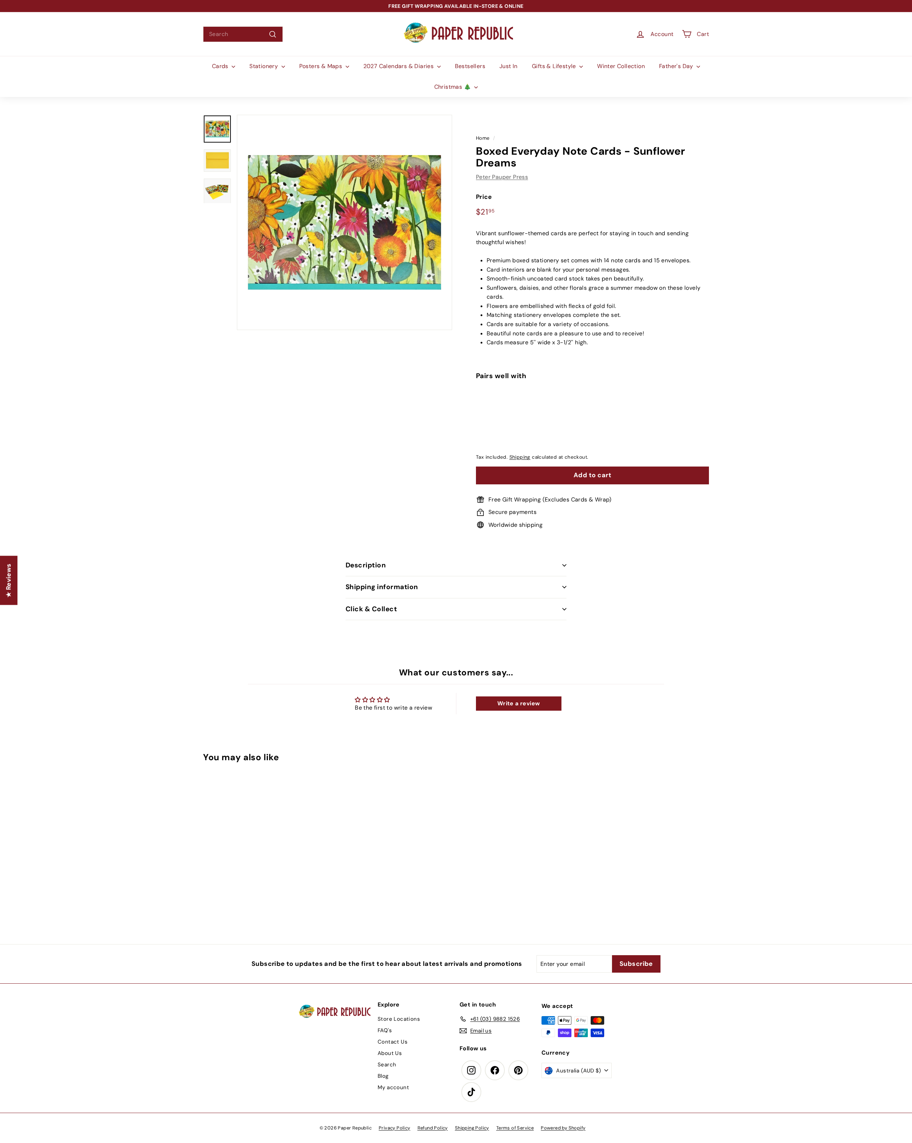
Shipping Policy (472, 1128)
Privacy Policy (394, 1128)
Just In (508, 66)
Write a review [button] (518, 703)
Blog (383, 1076)
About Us (390, 1053)
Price (484, 197)
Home (483, 138)
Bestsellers (470, 66)
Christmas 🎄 (453, 87)
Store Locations (399, 1019)
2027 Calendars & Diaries (399, 66)
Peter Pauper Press (502, 177)
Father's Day (677, 66)
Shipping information (382, 586)
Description (366, 565)
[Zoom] (344, 222)
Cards (221, 66)
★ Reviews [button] (8, 580)
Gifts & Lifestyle (554, 66)
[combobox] (243, 34)
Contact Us (393, 1041)
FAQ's (385, 1030)
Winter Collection (621, 66)
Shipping (519, 457)
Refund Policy (433, 1128)
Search (387, 1064)
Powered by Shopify (563, 1128)
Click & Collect (371, 608)
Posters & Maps (321, 66)
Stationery (264, 66)
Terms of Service (515, 1128)
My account (393, 1087)
